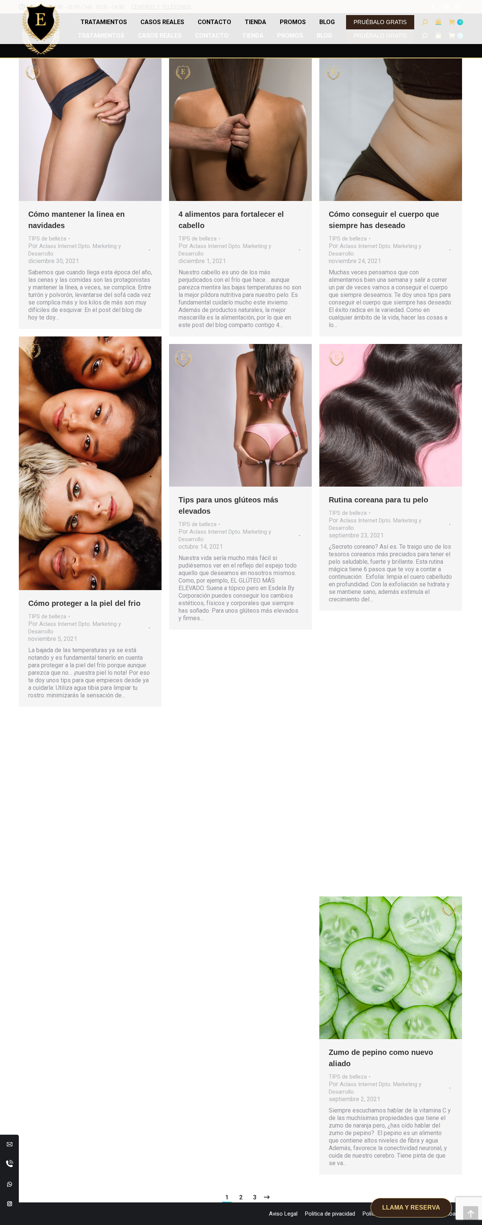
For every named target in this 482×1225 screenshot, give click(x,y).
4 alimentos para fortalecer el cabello (231, 220)
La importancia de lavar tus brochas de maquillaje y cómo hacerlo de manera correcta (232, 804)
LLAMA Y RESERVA (411, 1207)
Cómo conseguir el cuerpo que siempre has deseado (384, 220)
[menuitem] (283, 1213)
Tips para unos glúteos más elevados (228, 505)
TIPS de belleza (47, 238)
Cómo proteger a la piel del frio (84, 603)
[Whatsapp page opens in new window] (9, 1183)
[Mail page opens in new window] (9, 1144)
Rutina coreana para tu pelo (378, 500)
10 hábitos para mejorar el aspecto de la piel (376, 780)
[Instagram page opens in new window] (9, 1203)
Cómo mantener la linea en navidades (76, 220)
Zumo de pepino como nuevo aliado (381, 1058)
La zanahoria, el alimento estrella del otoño (88, 876)
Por (74, 249)
